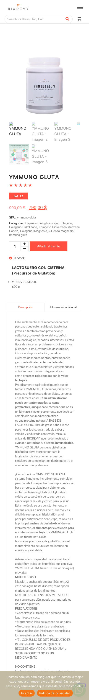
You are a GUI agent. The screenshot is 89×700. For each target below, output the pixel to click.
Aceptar (26, 693)
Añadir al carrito (48, 246)
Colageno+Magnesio (33, 231)
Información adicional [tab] (63, 307)
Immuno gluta (18, 235)
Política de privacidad (55, 693)
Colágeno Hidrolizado (23, 227)
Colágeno (66, 223)
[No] (82, 685)
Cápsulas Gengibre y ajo (41, 223)
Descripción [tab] (25, 307)
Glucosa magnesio (61, 231)
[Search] (67, 19)
